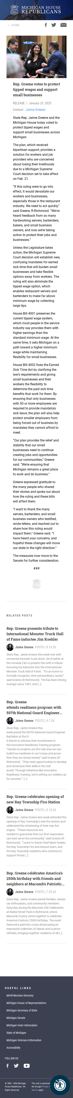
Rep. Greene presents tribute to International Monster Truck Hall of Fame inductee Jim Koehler (34, 634)
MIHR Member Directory (19, 995)
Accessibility (13, 1047)
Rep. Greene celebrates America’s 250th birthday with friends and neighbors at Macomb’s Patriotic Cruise (34, 879)
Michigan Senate (15, 1017)
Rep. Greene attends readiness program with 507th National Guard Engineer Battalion (33, 707)
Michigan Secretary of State (21, 1010)
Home (15, 25)
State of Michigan (16, 1032)
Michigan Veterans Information (23, 1040)
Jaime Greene (35, 110)
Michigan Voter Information (21, 1025)
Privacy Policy (48, 1086)
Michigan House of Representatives (26, 1003)
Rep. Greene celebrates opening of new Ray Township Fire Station (35, 799)
